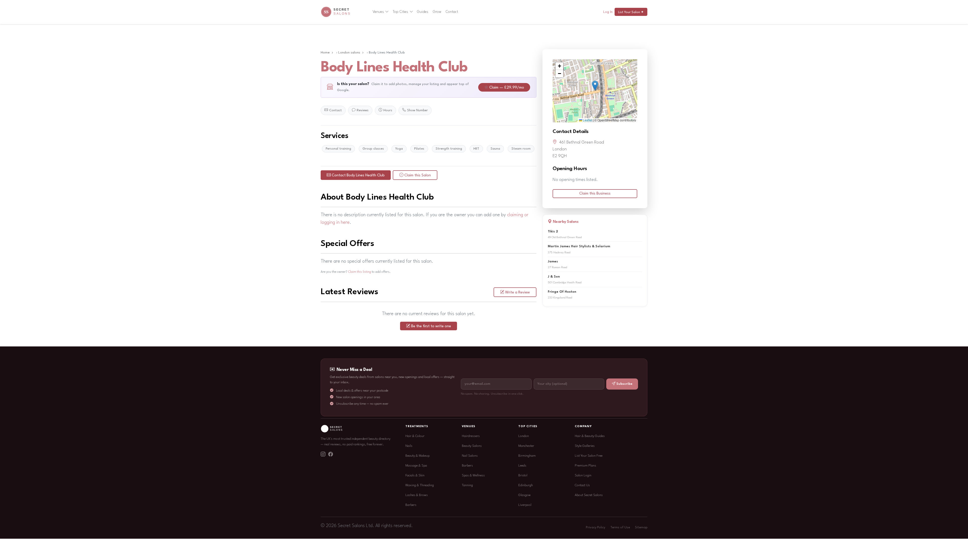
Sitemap (641, 527)
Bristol (522, 475)
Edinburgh (525, 485)
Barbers (410, 505)
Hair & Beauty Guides (590, 436)
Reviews (363, 110)
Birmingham (527, 455)
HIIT (476, 148)
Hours (387, 110)
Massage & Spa (416, 465)
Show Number (417, 110)
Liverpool (524, 505)
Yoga (399, 148)
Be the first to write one (431, 326)
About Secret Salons (589, 495)
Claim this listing (359, 272)
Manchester (526, 446)
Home (325, 52)
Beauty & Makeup (417, 455)
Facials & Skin (415, 475)
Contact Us (582, 485)
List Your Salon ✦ (631, 12)
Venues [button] (378, 12)
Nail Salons (470, 455)
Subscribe (624, 384)
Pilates (419, 148)
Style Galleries (585, 446)
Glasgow (524, 495)
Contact (452, 12)
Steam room (521, 148)
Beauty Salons (472, 446)
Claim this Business (595, 194)
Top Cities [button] (400, 12)
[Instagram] (323, 454)
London (523, 436)
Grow (437, 12)
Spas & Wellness (473, 475)
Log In (608, 12)
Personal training (338, 148)
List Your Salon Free (588, 455)
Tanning (467, 485)
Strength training (449, 148)
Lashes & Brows (416, 495)
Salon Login (583, 475)
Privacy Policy (595, 527)
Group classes (373, 148)
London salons (349, 52)
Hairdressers (471, 436)
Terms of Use (620, 527)
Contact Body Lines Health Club (358, 175)
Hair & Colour (415, 436)
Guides (422, 12)
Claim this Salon (417, 175)
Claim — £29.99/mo (506, 88)
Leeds (522, 465)
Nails (408, 446)
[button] (595, 85)
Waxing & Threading (419, 485)
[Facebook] (330, 454)
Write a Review (517, 292)
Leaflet (587, 120)
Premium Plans (585, 465)
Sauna (495, 148)
